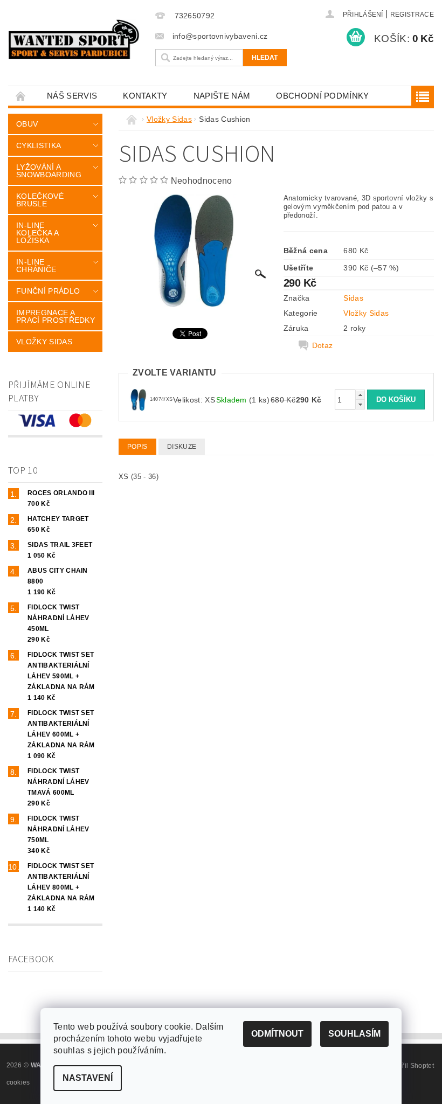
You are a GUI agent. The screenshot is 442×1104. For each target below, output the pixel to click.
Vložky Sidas (44, 341)
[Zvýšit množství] (360, 395)
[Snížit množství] (360, 404)
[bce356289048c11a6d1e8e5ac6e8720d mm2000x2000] (138, 398)
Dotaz (322, 345)
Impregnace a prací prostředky (55, 316)
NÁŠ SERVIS (72, 95)
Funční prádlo (48, 291)
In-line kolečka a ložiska (37, 233)
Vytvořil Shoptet (409, 1066)
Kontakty (145, 95)
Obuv (27, 124)
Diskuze (181, 446)
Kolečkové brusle (40, 200)
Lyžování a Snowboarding (48, 171)
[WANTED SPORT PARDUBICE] (74, 39)
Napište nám (222, 95)
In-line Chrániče (36, 266)
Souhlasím (354, 1033)
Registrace (412, 14)
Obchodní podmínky (322, 95)
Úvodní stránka (21, 95)
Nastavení (88, 1077)
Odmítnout (277, 1033)
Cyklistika (38, 145)
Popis (137, 446)
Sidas (353, 298)
